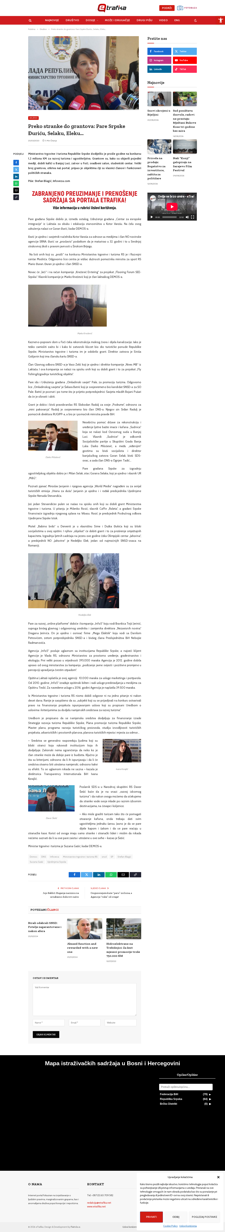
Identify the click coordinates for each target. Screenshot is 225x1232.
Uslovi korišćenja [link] (188, 1226)
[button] (218, 1177)
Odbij (175, 1216)
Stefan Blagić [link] (124, 856)
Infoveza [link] (54, 856)
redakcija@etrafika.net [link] (99, 1202)
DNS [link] (43, 856)
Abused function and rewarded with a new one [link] (82, 948)
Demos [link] (33, 856)
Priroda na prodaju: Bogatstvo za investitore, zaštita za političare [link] (156, 168)
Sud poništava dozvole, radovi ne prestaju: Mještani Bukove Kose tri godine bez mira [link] (184, 121)
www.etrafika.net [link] (96, 1206)
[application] (172, 207)
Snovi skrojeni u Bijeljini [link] (158, 112)
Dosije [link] (90, 20)
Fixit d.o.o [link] (75, 1227)
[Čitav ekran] (192, 217)
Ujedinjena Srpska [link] (56, 862)
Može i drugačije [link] (117, 20)
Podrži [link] (167, 8)
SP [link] (112, 856)
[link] (220, 20)
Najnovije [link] (52, 20)
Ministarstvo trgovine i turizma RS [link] (80, 856)
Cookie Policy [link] (170, 1226)
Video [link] (163, 20)
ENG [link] (177, 20)
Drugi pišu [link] (145, 20)
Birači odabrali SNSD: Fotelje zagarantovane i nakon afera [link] (44, 927)
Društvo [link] (72, 20)
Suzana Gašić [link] (36, 862)
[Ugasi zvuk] (187, 217)
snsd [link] (104, 856)
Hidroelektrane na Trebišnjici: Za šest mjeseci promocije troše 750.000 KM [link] (123, 950)
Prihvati (151, 1216)
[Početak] (151, 217)
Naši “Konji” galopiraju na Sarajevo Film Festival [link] (182, 164)
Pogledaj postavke (204, 1216)
